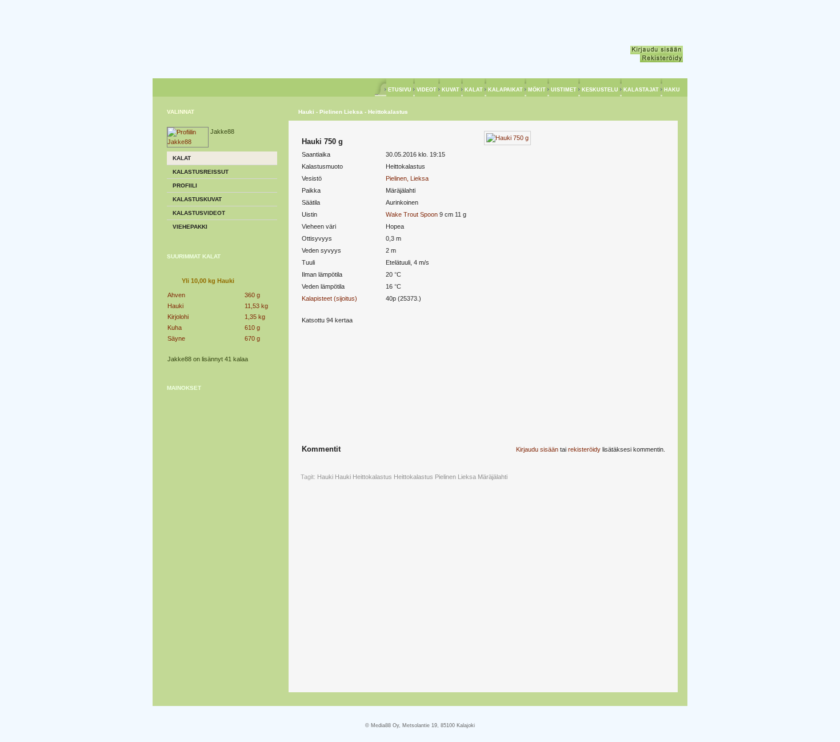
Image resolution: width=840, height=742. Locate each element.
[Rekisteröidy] (661, 58)
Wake (394, 214)
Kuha (174, 327)
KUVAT (450, 90)
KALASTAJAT (641, 90)
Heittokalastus (413, 476)
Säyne (176, 338)
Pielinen (445, 476)
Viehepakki (190, 227)
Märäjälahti (492, 476)
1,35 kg (255, 316)
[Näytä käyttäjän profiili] (188, 141)
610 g (252, 327)
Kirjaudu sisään (537, 449)
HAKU (672, 90)
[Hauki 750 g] (507, 137)
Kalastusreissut (201, 172)
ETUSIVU (399, 90)
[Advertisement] (222, 471)
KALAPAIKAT (505, 90)
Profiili (185, 185)
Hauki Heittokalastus (363, 476)
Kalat (182, 158)
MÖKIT (536, 90)
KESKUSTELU (600, 90)
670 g (252, 338)
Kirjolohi (178, 316)
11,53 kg (256, 305)
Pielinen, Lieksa (407, 178)
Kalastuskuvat (197, 199)
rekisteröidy (584, 449)
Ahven (176, 295)
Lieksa (467, 476)
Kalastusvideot (199, 213)
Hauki (175, 305)
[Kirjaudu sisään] (656, 50)
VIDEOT (426, 90)
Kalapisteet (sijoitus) (329, 298)
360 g (252, 295)
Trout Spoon (420, 214)
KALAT (474, 90)
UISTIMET (563, 90)
